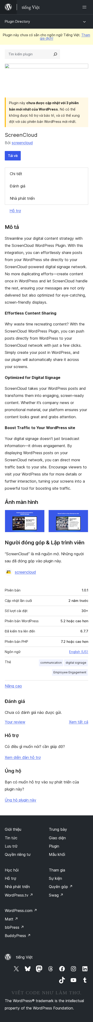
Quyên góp (61, 886)
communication (51, 662)
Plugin (54, 846)
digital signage (76, 662)
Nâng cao (13, 686)
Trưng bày (58, 829)
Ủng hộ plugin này (20, 800)
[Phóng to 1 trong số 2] (38, 516)
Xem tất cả (78, 722)
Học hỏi (12, 870)
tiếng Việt (24, 957)
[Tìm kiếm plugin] (55, 54)
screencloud (22, 142)
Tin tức (11, 837)
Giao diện (57, 837)
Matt (11, 919)
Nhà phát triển (22, 198)
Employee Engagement (69, 672)
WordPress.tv (19, 895)
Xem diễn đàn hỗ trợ (23, 757)
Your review (15, 722)
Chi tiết (16, 173)
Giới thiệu (13, 829)
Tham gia (57, 870)
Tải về (13, 156)
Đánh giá (17, 186)
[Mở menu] (85, 7)
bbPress (14, 927)
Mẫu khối (57, 854)
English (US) (78, 652)
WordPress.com (21, 910)
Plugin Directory (17, 21)
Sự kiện (55, 878)
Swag (56, 895)
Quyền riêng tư (18, 854)
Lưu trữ (11, 846)
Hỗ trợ (15, 210)
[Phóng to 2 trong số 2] (81, 516)
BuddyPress (18, 935)
